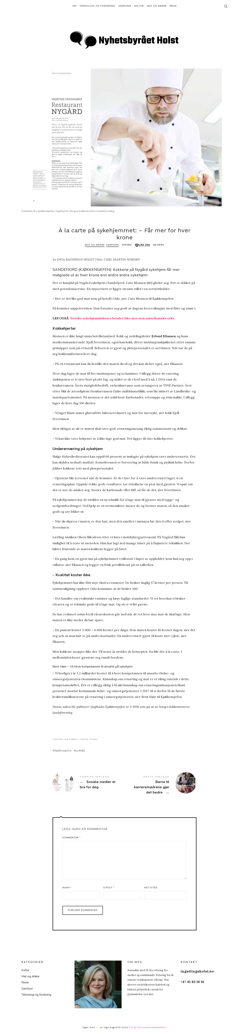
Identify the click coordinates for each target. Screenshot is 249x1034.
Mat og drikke (95, 245)
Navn (66, 888)
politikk (80, 750)
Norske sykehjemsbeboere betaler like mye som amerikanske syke (122, 318)
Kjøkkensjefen (63, 750)
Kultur (25, 970)
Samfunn (112, 245)
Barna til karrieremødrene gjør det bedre (160, 785)
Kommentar (71, 838)
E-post (108, 888)
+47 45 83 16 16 (192, 981)
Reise (25, 982)
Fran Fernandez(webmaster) (149, 1027)
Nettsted (150, 888)
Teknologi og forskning (36, 995)
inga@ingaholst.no (197, 971)
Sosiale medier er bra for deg (88, 783)
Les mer (148, 994)
